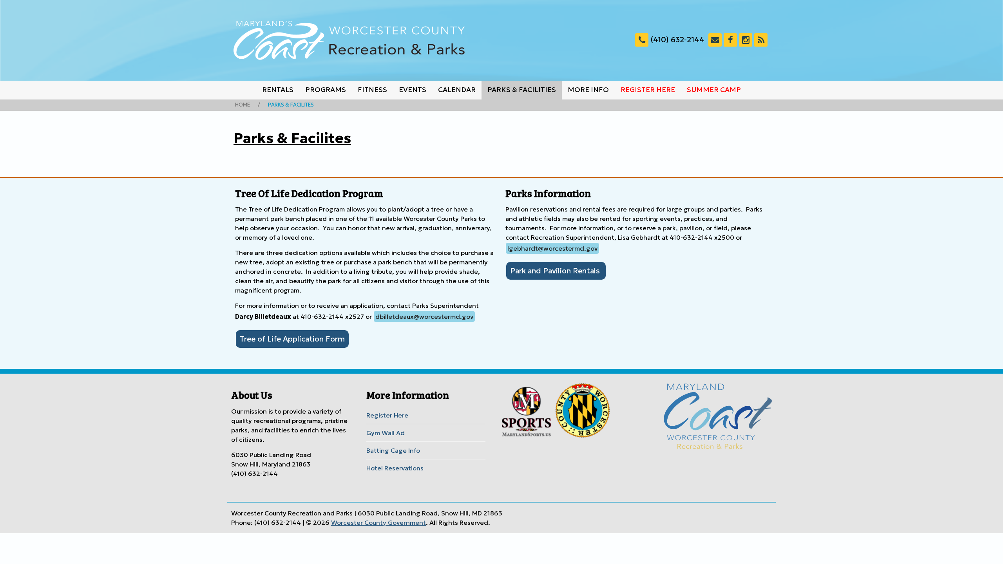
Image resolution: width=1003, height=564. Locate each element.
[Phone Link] (641, 40)
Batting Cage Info (393, 450)
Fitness (372, 89)
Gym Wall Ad (385, 433)
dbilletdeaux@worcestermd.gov (424, 316)
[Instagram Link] (745, 40)
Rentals (277, 89)
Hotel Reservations (395, 468)
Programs (325, 89)
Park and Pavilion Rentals (556, 270)
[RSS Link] (761, 40)
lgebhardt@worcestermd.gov (552, 248)
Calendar (457, 89)
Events (412, 89)
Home (242, 105)
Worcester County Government (378, 522)
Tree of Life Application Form (292, 338)
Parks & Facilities (521, 89)
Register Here (648, 89)
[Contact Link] (715, 40)
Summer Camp (714, 89)
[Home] (349, 40)
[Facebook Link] (730, 40)
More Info (588, 89)
